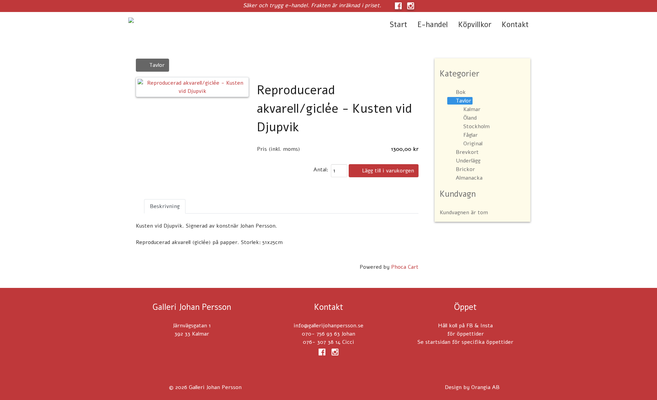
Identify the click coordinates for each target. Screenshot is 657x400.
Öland (470, 118)
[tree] (482, 135)
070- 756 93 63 (321, 334)
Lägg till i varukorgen (387, 170)
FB (469, 325)
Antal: (320, 169)
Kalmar (471, 109)
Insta (486, 325)
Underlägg (468, 161)
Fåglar (470, 135)
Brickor (465, 169)
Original (472, 143)
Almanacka (469, 178)
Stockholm (476, 126)
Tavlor (156, 65)
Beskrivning (165, 206)
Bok (461, 92)
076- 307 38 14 (321, 342)
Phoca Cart (404, 267)
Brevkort (467, 152)
